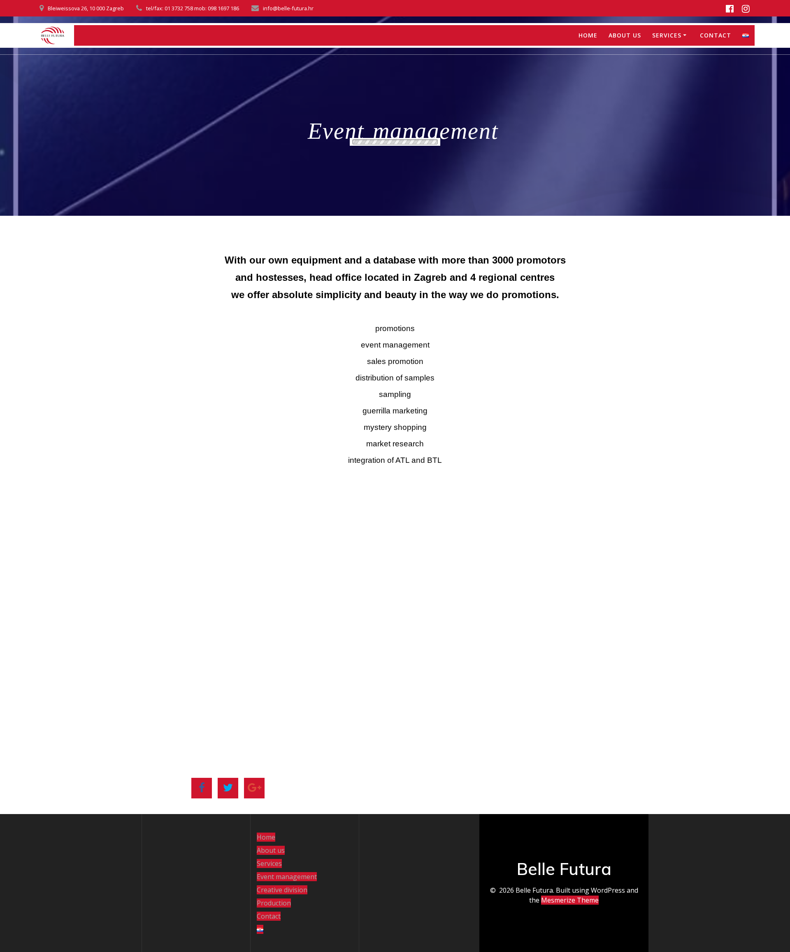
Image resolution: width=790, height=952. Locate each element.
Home (588, 35)
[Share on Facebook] (201, 788)
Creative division (282, 889)
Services (666, 35)
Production (274, 903)
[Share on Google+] (254, 788)
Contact (715, 35)
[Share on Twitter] (228, 788)
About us (625, 35)
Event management (287, 876)
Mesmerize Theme (570, 900)
